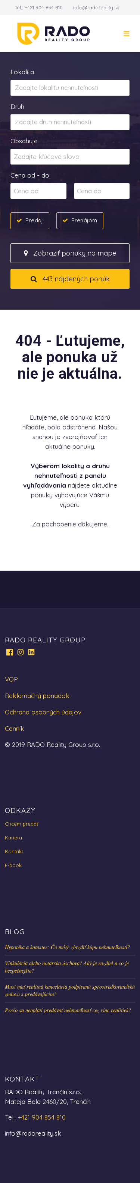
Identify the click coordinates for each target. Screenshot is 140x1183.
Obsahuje (24, 141)
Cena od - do (29, 175)
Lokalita (22, 72)
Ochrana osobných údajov (43, 712)
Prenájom (84, 220)
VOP (11, 679)
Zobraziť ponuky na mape (73, 253)
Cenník (14, 728)
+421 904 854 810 (44, 7)
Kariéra (13, 838)
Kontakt (14, 851)
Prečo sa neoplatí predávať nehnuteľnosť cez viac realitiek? (68, 1010)
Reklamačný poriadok (37, 696)
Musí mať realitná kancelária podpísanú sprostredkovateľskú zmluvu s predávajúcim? (70, 990)
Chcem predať (21, 824)
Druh (17, 106)
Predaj (34, 220)
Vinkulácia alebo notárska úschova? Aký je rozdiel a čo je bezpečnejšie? (67, 967)
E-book (13, 865)
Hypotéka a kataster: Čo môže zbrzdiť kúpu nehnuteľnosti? (67, 947)
